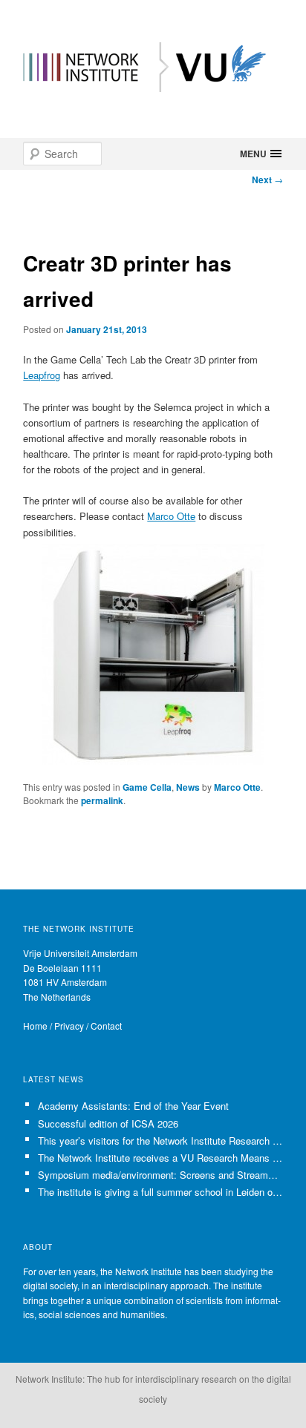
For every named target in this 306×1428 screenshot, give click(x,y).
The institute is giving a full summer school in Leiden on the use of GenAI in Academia (160, 1192)
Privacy (69, 1025)
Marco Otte (171, 516)
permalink (102, 800)
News (188, 787)
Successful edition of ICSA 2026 (108, 1123)
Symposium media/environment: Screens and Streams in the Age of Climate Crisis (160, 1175)
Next (267, 179)
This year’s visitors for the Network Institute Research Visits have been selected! (160, 1140)
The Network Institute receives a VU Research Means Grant (160, 1158)
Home (35, 1025)
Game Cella (147, 787)
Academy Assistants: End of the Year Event (133, 1106)
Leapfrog (41, 375)
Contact (106, 1025)
